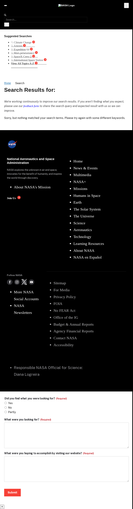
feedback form (31, 106)
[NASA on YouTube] (31, 282)
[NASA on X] (24, 282)
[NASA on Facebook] (9, 282)
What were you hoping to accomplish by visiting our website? (49, 453)
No (10, 407)
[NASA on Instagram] (17, 282)
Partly (12, 412)
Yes (10, 403)
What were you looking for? (27, 419)
